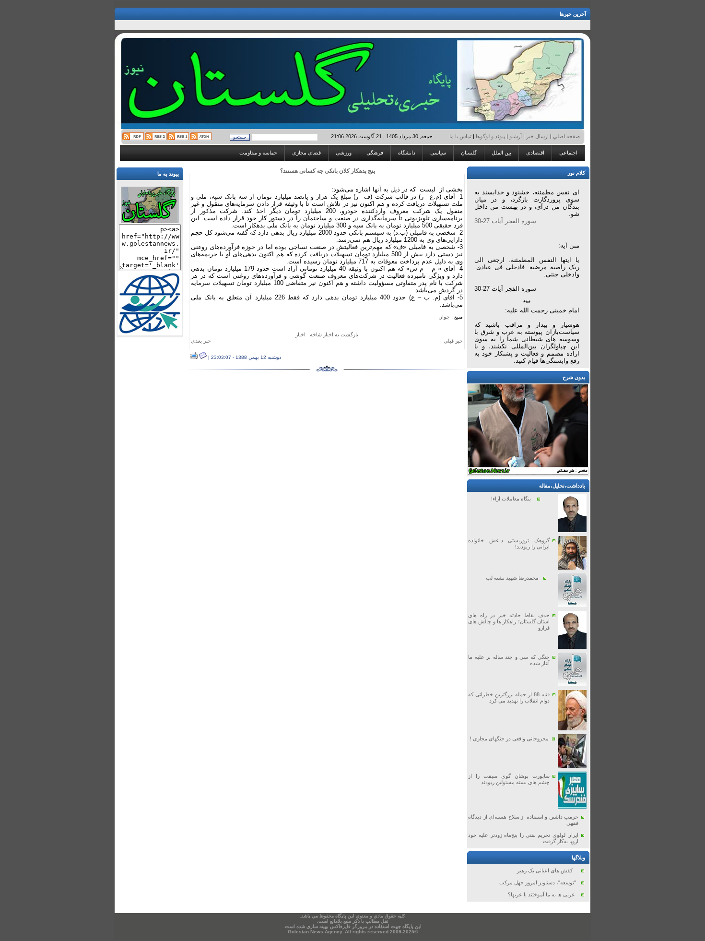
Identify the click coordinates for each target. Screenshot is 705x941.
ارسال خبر (537, 136)
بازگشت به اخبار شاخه (334, 334)
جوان (444, 317)
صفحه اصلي (566, 136)
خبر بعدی (201, 341)
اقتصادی (535, 152)
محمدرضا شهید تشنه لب (512, 578)
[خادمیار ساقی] (528, 473)
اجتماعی (568, 152)
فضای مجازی (306, 152)
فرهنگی (374, 152)
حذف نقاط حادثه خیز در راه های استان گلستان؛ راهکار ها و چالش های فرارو (509, 621)
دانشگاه (406, 152)
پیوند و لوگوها (490, 136)
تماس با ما (461, 136)
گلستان (469, 152)
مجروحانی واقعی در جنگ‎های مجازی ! (509, 738)
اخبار (300, 334)
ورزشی (344, 152)
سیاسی (438, 152)
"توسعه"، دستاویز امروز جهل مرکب (537, 882)
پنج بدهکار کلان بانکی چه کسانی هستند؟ (327, 170)
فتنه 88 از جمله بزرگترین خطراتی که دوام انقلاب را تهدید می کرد (509, 697)
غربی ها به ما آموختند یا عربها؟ (541, 894)
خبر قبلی (453, 341)
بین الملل (501, 152)
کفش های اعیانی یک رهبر (545, 870)
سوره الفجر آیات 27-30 (505, 221)
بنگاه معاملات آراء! (511, 498)
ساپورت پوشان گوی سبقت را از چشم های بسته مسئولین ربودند (509, 779)
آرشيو (515, 136)
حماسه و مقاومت (258, 152)
